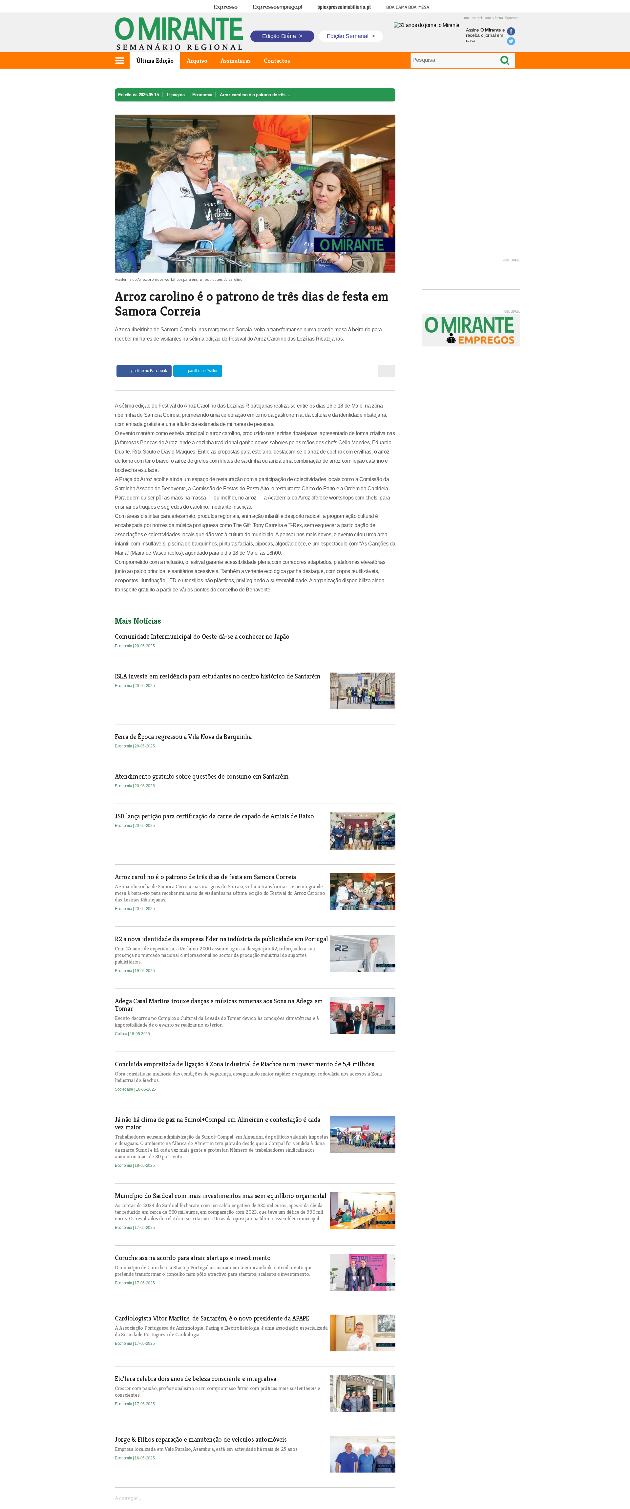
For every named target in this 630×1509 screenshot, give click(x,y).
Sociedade (124, 1089)
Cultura (121, 1034)
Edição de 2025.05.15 (138, 94)
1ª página (175, 94)
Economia (202, 94)
